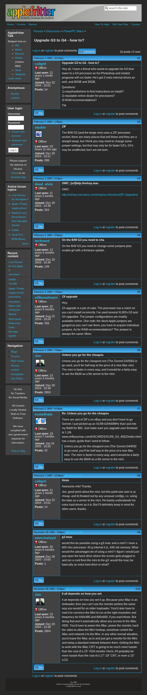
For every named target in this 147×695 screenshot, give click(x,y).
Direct (14, 173)
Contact (135, 24)
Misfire (19, 57)
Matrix (18, 49)
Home (10, 24)
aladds (40, 127)
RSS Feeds (17, 360)
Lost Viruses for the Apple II (16, 266)
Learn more (14, 78)
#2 (138, 121)
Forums (21, 24)
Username (15, 113)
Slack (18, 70)
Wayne (12, 314)
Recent (33, 24)
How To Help (102, 24)
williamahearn (46, 297)
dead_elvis (44, 184)
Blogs (14, 351)
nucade (13, 283)
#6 (138, 350)
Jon (38, 356)
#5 (138, 291)
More (26, 243)
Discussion (53, 31)
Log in (37, 50)
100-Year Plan (120, 24)
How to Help (18, 450)
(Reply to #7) (73, 475)
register (49, 50)
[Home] (31, 18)
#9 (138, 532)
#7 (138, 408)
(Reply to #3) (71, 235)
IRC (17, 45)
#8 (138, 475)
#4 (138, 235)
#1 (138, 58)
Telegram (20, 74)
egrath (12, 335)
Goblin (15, 230)
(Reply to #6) (71, 408)
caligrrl (40, 64)
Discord (19, 53)
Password (15, 122)
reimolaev (14, 274)
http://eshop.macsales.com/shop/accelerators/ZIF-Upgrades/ (100, 194)
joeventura (15, 296)
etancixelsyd (45, 538)
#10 (138, 589)
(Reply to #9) (74, 589)
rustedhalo (44, 414)
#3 (138, 178)
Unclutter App (18, 177)
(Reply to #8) (74, 532)
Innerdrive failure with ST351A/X (15, 305)
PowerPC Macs (73, 31)
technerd (42, 241)
